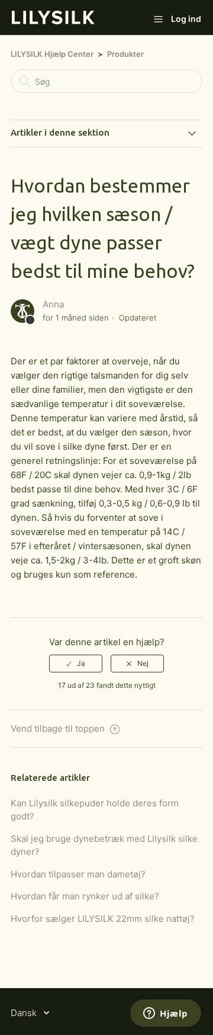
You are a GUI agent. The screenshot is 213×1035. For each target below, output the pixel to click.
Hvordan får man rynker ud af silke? (85, 896)
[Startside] (53, 21)
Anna (53, 304)
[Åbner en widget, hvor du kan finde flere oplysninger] (165, 1014)
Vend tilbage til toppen (59, 728)
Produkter (125, 54)
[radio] (75, 663)
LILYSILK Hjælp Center (52, 54)
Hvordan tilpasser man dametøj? (78, 874)
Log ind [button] (186, 19)
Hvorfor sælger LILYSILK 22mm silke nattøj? (103, 918)
